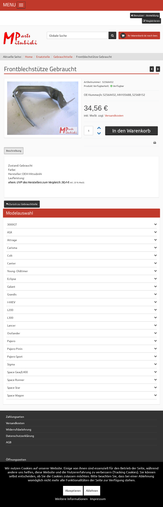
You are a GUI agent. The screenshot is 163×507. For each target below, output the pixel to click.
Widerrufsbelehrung (18, 429)
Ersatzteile (43, 56)
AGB (8, 442)
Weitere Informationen (71, 499)
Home (29, 56)
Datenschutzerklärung (20, 435)
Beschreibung (13, 150)
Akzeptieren (73, 490)
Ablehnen (92, 490)
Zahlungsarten (15, 416)
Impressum (98, 499)
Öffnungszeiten (16, 459)
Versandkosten (114, 115)
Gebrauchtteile (63, 56)
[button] (145, 15)
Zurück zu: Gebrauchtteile (23, 204)
